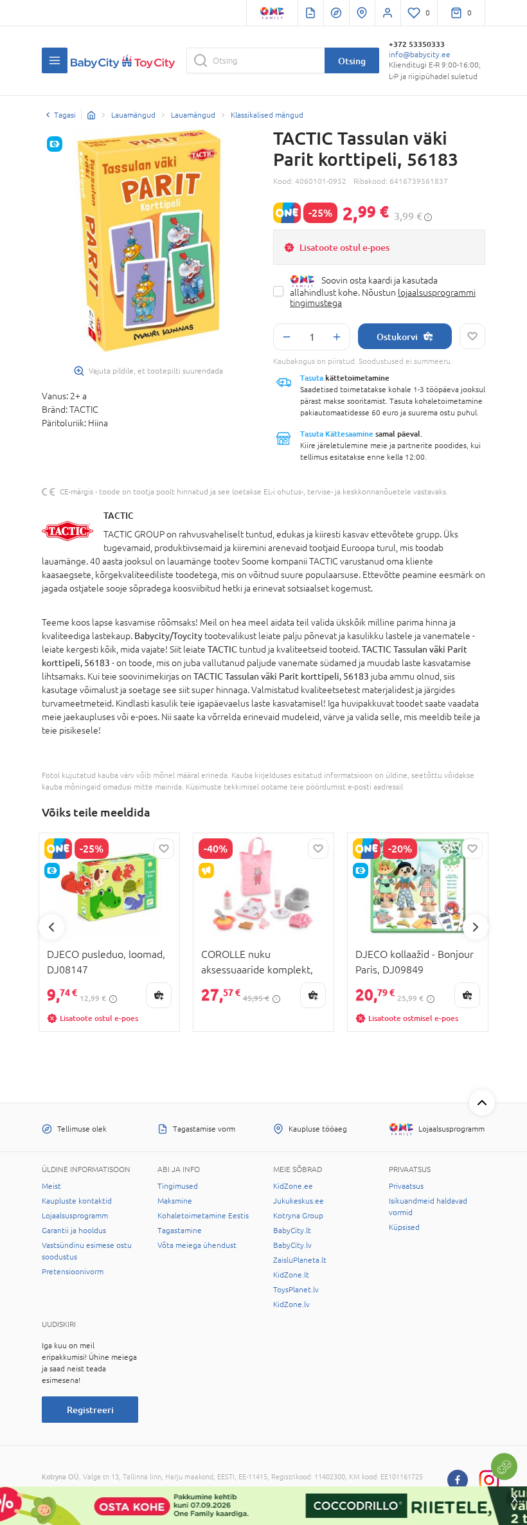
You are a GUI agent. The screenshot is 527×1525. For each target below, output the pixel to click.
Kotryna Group (298, 1215)
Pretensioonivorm (72, 1271)
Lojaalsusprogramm (75, 1215)
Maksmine (174, 1200)
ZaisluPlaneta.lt (299, 1260)
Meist (51, 1186)
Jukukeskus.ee (298, 1200)
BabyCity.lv (292, 1245)
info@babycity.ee (420, 54)
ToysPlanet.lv (296, 1289)
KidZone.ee (293, 1186)
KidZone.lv (291, 1304)
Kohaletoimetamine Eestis (203, 1215)
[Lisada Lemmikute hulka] (472, 336)
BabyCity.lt (292, 1230)
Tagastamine (179, 1230)
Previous (51, 927)
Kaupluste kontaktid (77, 1200)
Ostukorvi (397, 336)
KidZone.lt (291, 1274)
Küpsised (404, 1227)
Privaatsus (406, 1186)
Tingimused (177, 1186)
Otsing (352, 60)
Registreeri (90, 1409)
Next (475, 927)
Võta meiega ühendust (197, 1245)
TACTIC (118, 515)
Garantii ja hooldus (74, 1230)
